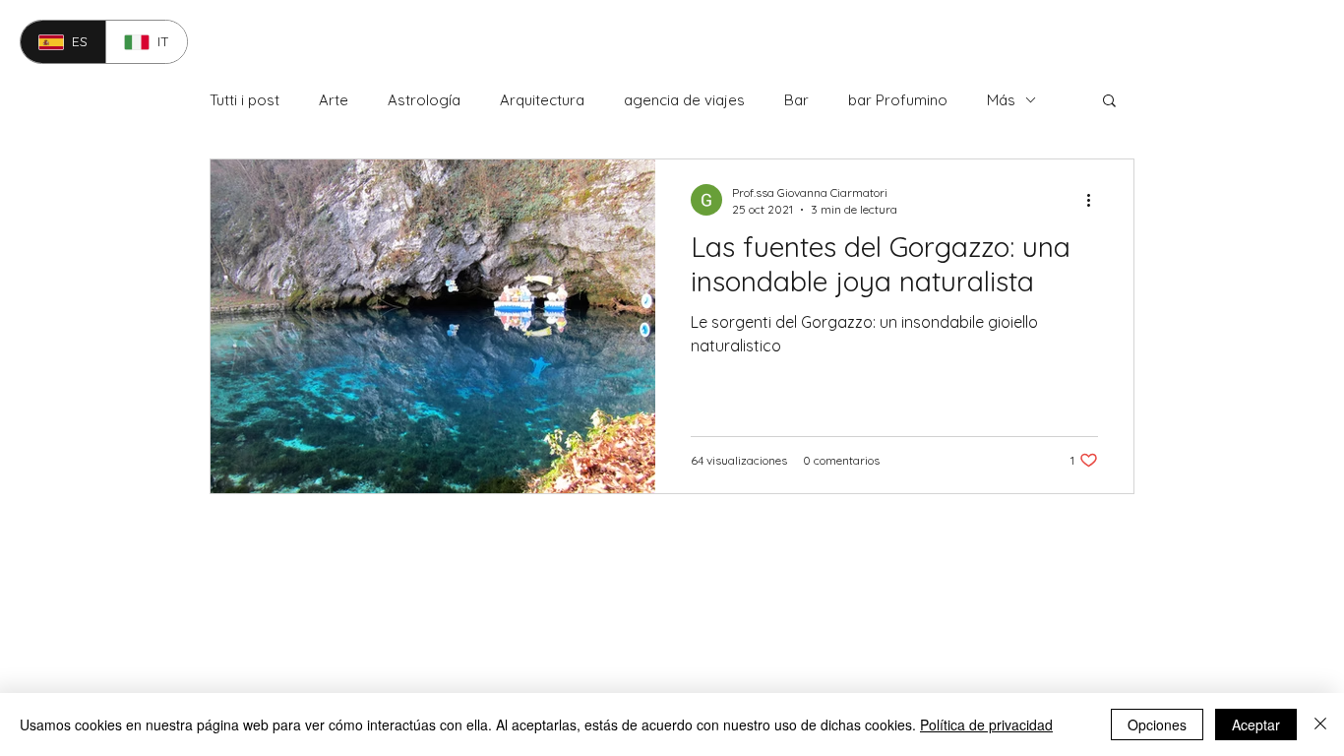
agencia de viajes (684, 100)
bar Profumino (897, 100)
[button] (1109, 102)
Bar (796, 100)
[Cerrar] (1320, 724)
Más (1001, 100)
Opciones (1157, 724)
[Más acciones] (1095, 200)
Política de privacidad (986, 724)
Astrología (424, 100)
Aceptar (1256, 724)
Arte (333, 100)
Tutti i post (244, 100)
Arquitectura (542, 100)
